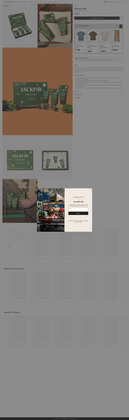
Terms (80, 221)
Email (70, 208)
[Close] (90, 189)
